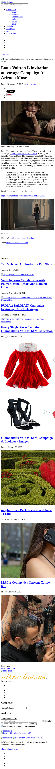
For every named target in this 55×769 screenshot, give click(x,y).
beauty (14, 12)
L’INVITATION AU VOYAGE (23, 153)
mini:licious (11, 33)
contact (9, 31)
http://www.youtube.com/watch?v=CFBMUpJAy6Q (23, 196)
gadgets (15, 19)
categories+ (11, 9)
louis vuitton (22, 242)
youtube (9, 26)
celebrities (15, 238)
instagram (10, 28)
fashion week (17, 17)
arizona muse (11, 242)
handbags (31, 238)
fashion (15, 14)
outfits (14, 21)
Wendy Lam (31, 84)
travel (14, 24)
